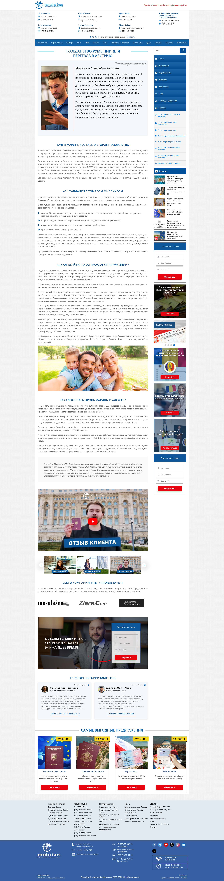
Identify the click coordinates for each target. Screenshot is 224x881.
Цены (148, 43)
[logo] (51, 5)
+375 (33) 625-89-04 (89, 20)
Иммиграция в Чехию (82, 818)
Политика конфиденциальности (51, 878)
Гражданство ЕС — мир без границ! (165, 5)
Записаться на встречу (159, 824)
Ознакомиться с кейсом (64, 713)
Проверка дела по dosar (160, 807)
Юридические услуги (56, 824)
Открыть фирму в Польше (58, 822)
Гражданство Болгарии (93, 771)
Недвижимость (164, 73)
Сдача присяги (156, 813)
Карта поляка (131, 771)
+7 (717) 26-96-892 (46, 31)
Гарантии (154, 815)
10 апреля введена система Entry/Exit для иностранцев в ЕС (174, 212)
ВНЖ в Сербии (170, 771)
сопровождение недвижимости (107, 828)
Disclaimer (183, 875)
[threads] (172, 845)
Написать (130, 37)
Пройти (169, 413)
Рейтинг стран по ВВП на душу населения (168, 156)
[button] (41, 565)
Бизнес (161, 59)
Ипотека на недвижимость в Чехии (110, 821)
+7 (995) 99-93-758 (45, 20)
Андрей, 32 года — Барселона (64, 688)
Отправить (126, 657)
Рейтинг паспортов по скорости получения (169, 115)
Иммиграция (163, 66)
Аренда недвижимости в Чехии (109, 816)
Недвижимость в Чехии (108, 807)
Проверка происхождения (160, 810)
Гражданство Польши (82, 833)
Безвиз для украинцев (167, 101)
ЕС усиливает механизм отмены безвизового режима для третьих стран (175, 202)
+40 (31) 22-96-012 (86, 31)
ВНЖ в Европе (79, 824)
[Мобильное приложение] (7, 440)
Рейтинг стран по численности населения (169, 149)
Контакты (169, 43)
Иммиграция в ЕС (81, 807)
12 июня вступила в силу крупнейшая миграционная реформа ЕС (175, 191)
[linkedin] (183, 845)
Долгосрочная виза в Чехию (136, 819)
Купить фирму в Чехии (57, 819)
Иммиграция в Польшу (83, 821)
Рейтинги (162, 108)
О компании (182, 43)
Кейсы (153, 827)
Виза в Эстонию (131, 816)
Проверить (170, 314)
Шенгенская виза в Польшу (136, 807)
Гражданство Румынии (83, 813)
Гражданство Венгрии (82, 815)
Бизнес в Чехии (54, 807)
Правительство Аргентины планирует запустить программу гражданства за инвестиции (175, 180)
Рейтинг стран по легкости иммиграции (167, 123)
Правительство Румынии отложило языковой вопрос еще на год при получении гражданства (175, 224)
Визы (160, 94)
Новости (162, 171)
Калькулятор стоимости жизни (168, 163)
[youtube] (166, 845)
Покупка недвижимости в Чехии (109, 811)
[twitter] (154, 851)
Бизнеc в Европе (56, 803)
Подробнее (169, 377)
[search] (183, 50)
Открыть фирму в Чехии (58, 810)
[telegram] (160, 845)
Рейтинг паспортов (158, 818)
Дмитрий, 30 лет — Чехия (118, 688)
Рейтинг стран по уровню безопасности (172, 136)
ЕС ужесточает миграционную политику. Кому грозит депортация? (175, 235)
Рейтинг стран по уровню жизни (169, 142)
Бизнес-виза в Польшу (134, 810)
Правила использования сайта (174, 878)
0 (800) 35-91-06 (127, 20)
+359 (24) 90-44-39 (126, 31)
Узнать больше (170, 448)
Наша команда (43, 875)
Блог (152, 821)
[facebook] (154, 845)
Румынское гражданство (54, 771)
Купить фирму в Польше (58, 816)
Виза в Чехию (130, 813)
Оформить (54, 787)
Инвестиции (163, 87)
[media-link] (54, 603)
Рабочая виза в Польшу (134, 822)
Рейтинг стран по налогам (167, 130)
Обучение (162, 80)
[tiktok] (178, 845)
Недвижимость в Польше (109, 825)
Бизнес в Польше (55, 813)
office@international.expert (87, 854)
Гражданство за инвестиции (85, 836)
